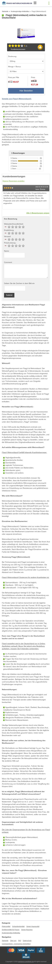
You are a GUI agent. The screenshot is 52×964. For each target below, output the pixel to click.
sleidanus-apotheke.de (26, 961)
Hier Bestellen (26, 91)
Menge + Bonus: (14, 67)
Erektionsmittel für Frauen (10, 930)
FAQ (19, 941)
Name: (6, 251)
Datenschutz (27, 941)
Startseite (5, 11)
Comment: (8, 262)
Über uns (13, 941)
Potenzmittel (6, 926)
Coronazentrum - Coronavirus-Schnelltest (16, 944)
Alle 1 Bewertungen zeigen (37, 213)
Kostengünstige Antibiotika (20, 11)
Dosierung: (12, 56)
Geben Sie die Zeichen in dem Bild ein (19, 283)
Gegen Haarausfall (32, 926)
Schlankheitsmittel (18, 926)
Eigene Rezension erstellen (13, 181)
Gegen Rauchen (27, 930)
